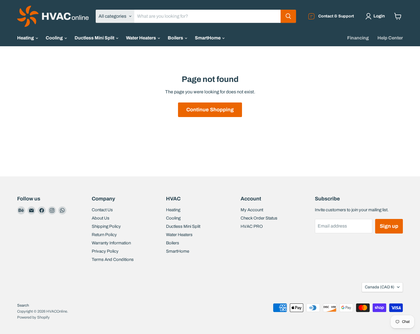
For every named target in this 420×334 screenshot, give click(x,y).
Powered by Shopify (33, 317)
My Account (252, 210)
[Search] (288, 16)
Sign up (389, 226)
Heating (26, 37)
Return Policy (104, 234)
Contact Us (102, 210)
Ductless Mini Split (95, 37)
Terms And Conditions (113, 259)
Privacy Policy (105, 251)
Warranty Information (111, 243)
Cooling (55, 37)
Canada (379, 287)
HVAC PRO (252, 226)
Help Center (390, 37)
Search (23, 305)
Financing (358, 37)
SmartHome (208, 37)
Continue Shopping (210, 109)
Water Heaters (141, 37)
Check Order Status (259, 218)
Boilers (176, 37)
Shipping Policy (106, 226)
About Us (100, 218)
